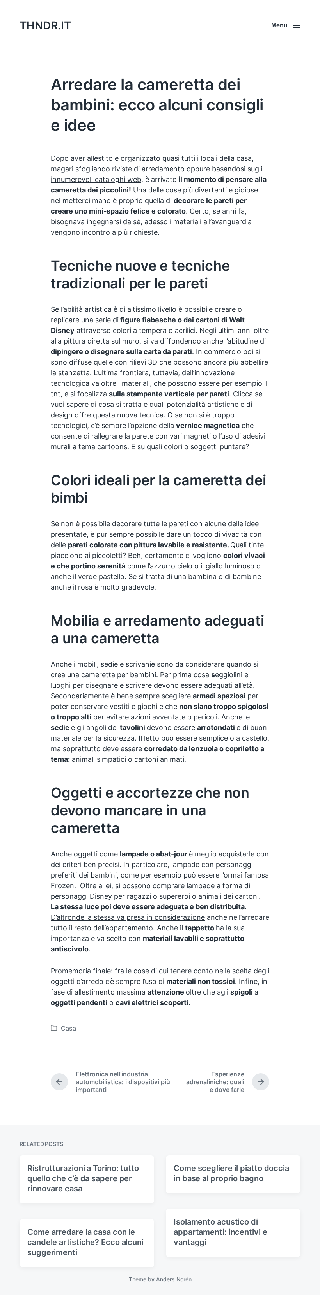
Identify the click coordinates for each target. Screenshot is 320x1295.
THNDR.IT (45, 25)
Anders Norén (174, 1279)
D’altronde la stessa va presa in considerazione (128, 917)
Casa (68, 1028)
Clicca (243, 394)
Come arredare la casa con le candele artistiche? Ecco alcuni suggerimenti (85, 1242)
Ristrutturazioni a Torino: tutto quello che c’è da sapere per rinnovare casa (83, 1178)
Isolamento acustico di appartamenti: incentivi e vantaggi (220, 1232)
